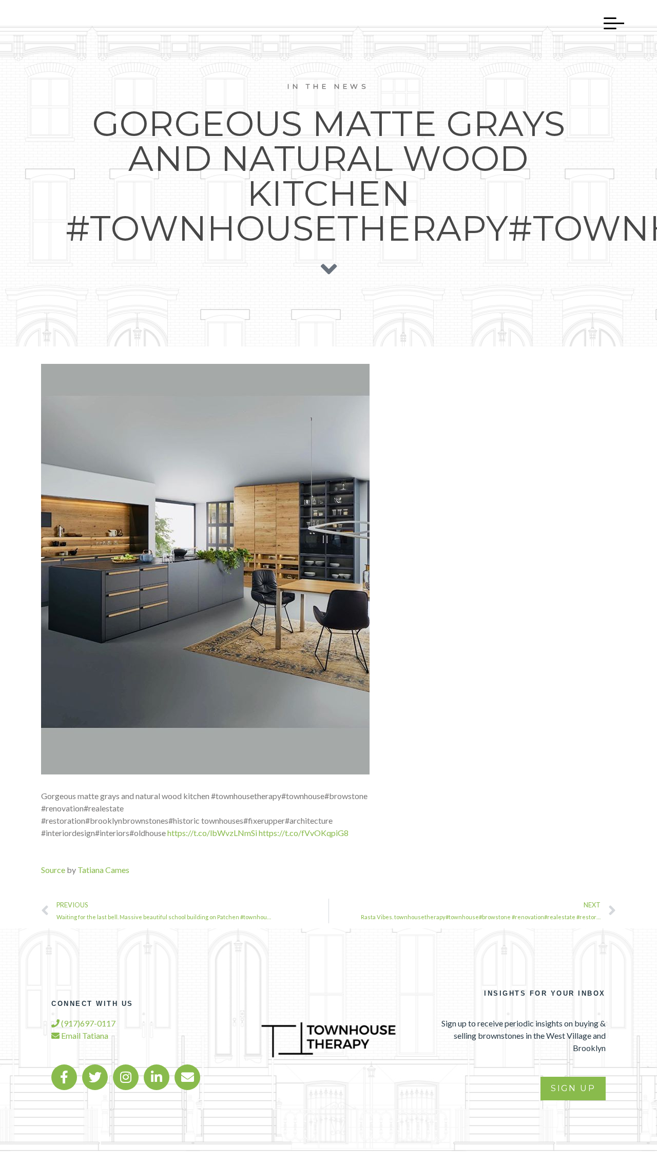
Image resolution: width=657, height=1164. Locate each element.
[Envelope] (187, 1077)
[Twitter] (95, 1077)
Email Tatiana (84, 1035)
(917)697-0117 (87, 1023)
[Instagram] (126, 1077)
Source (53, 870)
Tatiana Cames (103, 870)
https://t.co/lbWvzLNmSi (212, 833)
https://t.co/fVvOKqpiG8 (304, 833)
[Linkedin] (156, 1077)
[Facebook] (64, 1077)
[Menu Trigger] (608, 23)
